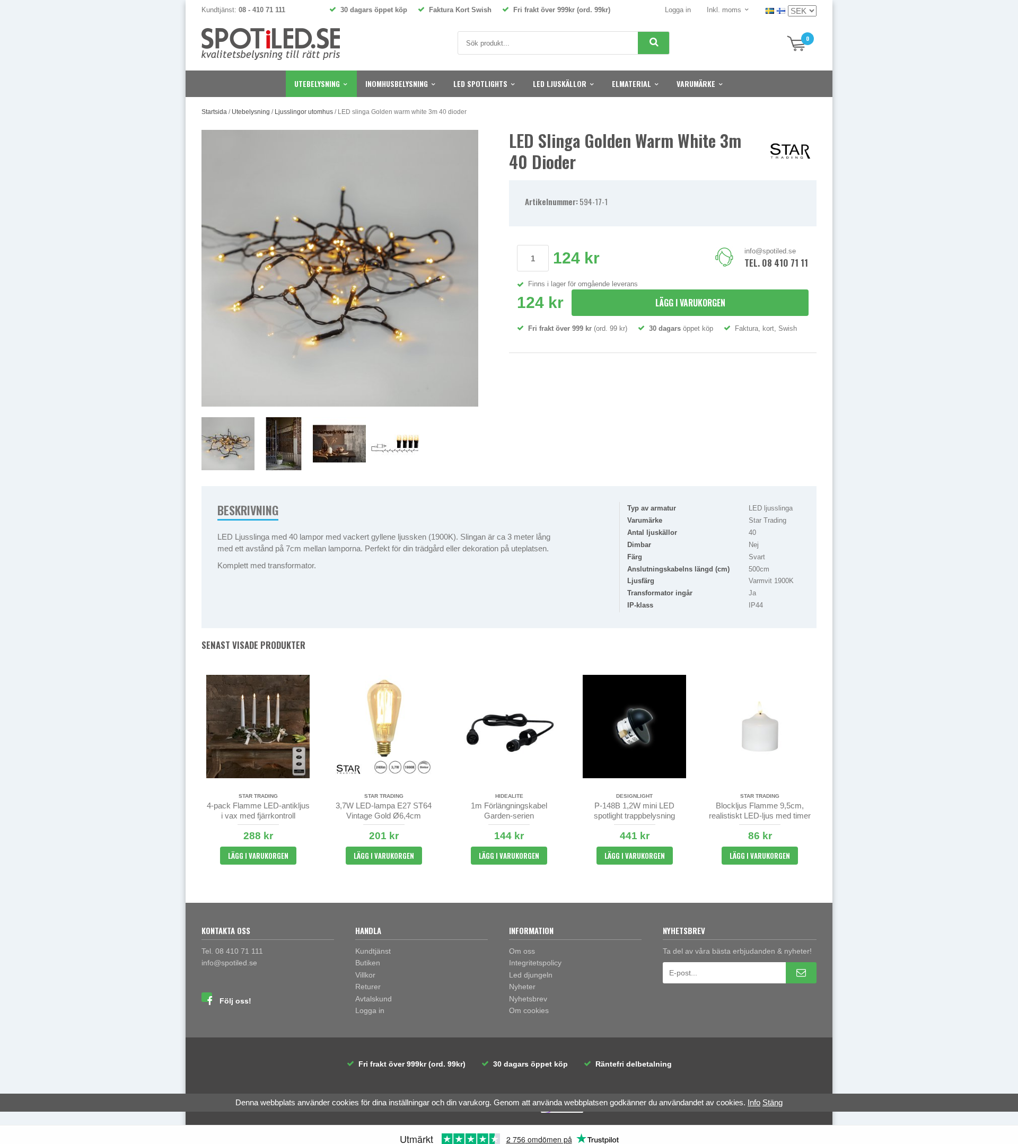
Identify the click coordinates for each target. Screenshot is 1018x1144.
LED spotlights (480, 83)
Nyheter (522, 986)
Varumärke (696, 83)
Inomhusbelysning (396, 83)
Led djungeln (530, 975)
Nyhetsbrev (528, 999)
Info (754, 1102)
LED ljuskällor (559, 83)
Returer (368, 986)
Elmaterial (631, 83)
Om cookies (529, 1010)
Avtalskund (373, 999)
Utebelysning (317, 83)
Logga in (678, 10)
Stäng (772, 1102)
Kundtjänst (373, 951)
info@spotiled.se (770, 251)
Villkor (365, 975)
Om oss (522, 951)
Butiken (367, 962)
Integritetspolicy (535, 962)
